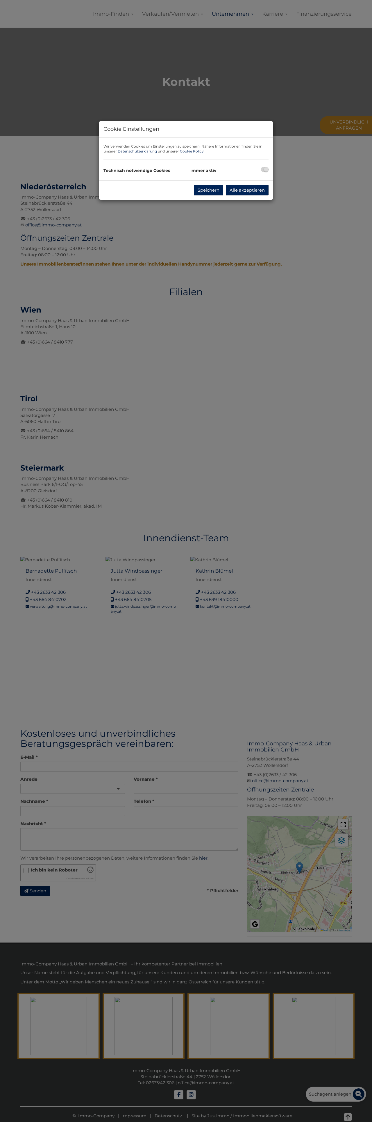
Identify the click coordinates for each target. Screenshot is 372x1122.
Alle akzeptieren (247, 190)
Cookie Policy (192, 151)
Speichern (208, 190)
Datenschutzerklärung (137, 151)
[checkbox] (265, 169)
